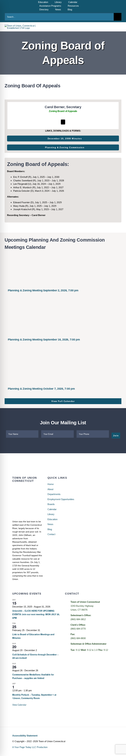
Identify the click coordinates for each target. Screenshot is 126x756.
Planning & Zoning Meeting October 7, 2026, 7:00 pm (41, 388)
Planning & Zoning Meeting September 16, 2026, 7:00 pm (44, 339)
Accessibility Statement (24, 735)
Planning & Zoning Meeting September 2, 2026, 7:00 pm (43, 290)
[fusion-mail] (63, 122)
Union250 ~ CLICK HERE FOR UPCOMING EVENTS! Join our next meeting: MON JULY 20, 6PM (36, 614)
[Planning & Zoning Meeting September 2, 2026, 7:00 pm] (63, 269)
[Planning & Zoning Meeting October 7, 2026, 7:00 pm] (63, 367)
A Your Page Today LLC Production (29, 747)
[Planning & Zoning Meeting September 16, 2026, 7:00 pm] (63, 318)
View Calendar (19, 704)
